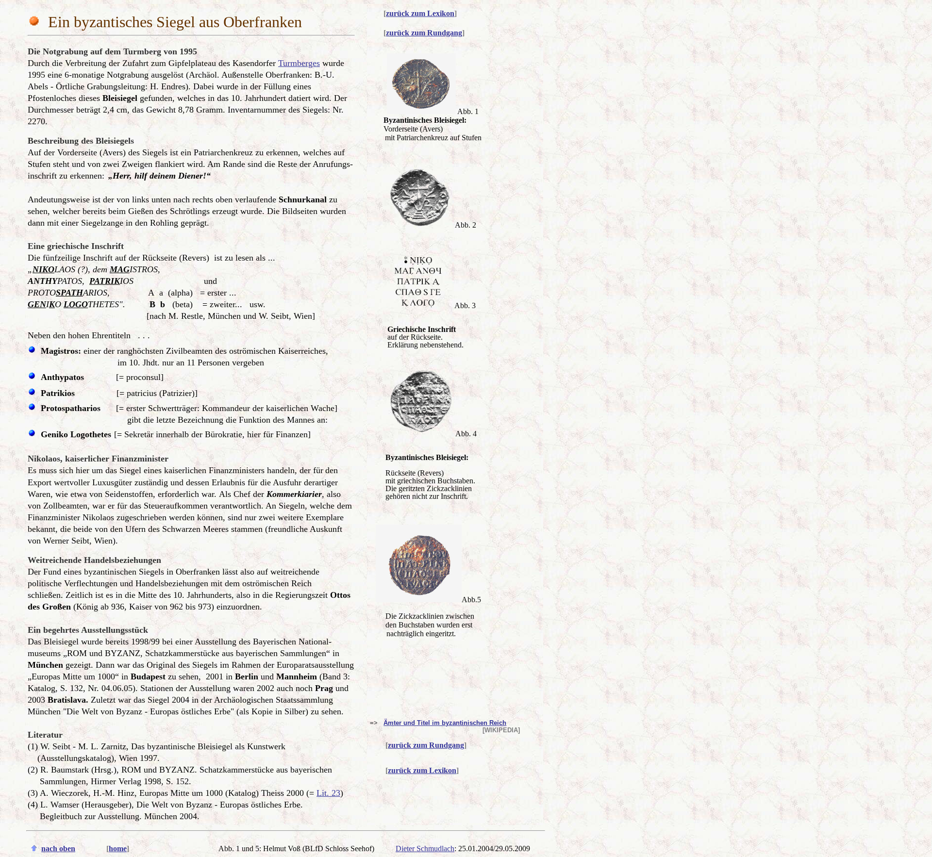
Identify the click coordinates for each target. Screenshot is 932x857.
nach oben (58, 848)
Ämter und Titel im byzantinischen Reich (444, 722)
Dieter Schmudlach (425, 848)
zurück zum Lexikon (420, 13)
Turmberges (299, 63)
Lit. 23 (328, 793)
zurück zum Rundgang (424, 33)
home (118, 848)
